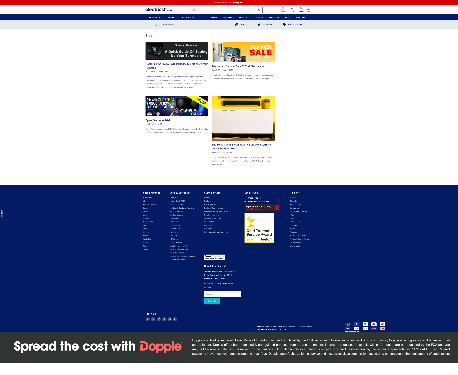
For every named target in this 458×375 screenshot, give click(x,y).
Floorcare (259, 17)
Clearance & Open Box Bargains (182, 256)
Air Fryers (173, 197)
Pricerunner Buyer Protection (216, 232)
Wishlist (293, 197)
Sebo (145, 229)
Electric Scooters (176, 204)
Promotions (301, 17)
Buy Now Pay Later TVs (178, 249)
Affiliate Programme (298, 211)
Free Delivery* (168, 24)
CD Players (173, 239)
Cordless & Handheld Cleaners (181, 208)
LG (144, 201)
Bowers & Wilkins (150, 204)
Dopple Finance (296, 222)
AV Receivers (174, 229)
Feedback (208, 225)
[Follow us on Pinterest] (164, 319)
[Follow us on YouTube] (169, 319)
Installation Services (212, 218)
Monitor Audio (148, 222)
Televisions (172, 17)
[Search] (260, 10)
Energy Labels (295, 246)
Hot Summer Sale (295, 24)
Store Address (295, 204)
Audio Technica (149, 239)
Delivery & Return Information (216, 211)
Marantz (146, 218)
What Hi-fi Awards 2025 (178, 246)
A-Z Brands (147, 197)
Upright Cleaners (176, 211)
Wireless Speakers (177, 215)
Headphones (228, 17)
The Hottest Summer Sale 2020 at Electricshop (238, 66)
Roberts (146, 235)
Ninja (145, 246)
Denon (145, 211)
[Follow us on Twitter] (153, 319)
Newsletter (208, 229)
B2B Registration (211, 204)
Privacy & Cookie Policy (299, 239)
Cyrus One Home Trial (158, 120)
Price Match (267, 24)
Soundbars (173, 232)
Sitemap (293, 232)
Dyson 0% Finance (176, 253)
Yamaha (146, 232)
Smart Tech (244, 17)
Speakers (213, 17)
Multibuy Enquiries (211, 215)
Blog (292, 218)
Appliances (274, 17)
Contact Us (294, 208)
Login (206, 197)
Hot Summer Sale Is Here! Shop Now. (229, 2)
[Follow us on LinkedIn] (175, 319)
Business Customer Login (214, 208)
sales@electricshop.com (258, 201)
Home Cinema (188, 17)
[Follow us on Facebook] (148, 319)
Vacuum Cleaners (176, 242)
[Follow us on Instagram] (158, 319)
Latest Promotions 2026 (179, 260)
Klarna (292, 229)
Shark (145, 249)
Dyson (145, 225)
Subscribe (212, 301)
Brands (287, 17)
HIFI (201, 17)
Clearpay (243, 24)
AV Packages (174, 225)
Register (207, 201)
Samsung (147, 208)
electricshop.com (290, 326)
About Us (293, 201)
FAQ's (292, 215)
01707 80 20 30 (254, 198)
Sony (145, 215)
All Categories (155, 17)
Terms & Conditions (298, 235)
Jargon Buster (296, 242)
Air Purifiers (174, 222)
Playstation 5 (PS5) (177, 201)
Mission (146, 242)
